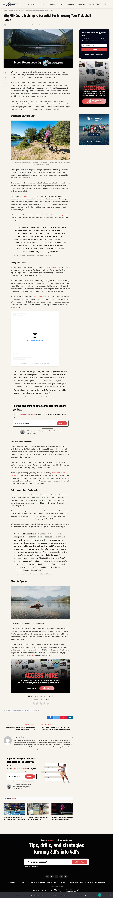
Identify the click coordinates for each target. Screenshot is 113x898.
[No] (111, 895)
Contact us (51, 882)
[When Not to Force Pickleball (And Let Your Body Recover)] (38, 809)
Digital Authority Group (57, 891)
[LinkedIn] (5, 82)
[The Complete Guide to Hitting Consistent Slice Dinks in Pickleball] (14, 809)
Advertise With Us (76, 882)
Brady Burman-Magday (54, 215)
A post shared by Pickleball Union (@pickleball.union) (35, 363)
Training (52, 4)
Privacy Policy (100, 882)
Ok (100, 895)
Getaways (70, 4)
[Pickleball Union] (12, 4)
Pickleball (28, 710)
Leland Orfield (12, 25)
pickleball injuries (50, 267)
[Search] (109, 4)
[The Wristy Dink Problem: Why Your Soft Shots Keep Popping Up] (62, 809)
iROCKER (7, 710)
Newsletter (81, 4)
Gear (61, 4)
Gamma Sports (26, 196)
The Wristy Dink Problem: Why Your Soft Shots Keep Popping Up (62, 818)
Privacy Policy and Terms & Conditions (47, 428)
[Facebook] (5, 73)
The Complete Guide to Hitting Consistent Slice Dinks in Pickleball (14, 818)
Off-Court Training (17, 710)
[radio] (33, 704)
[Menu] (4, 4)
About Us (24, 882)
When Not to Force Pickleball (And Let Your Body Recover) (37, 818)
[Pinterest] (5, 86)
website (31, 655)
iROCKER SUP (39, 296)
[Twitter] (5, 77)
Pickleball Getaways (37, 882)
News (42, 4)
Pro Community (32, 4)
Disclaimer (89, 882)
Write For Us (62, 882)
